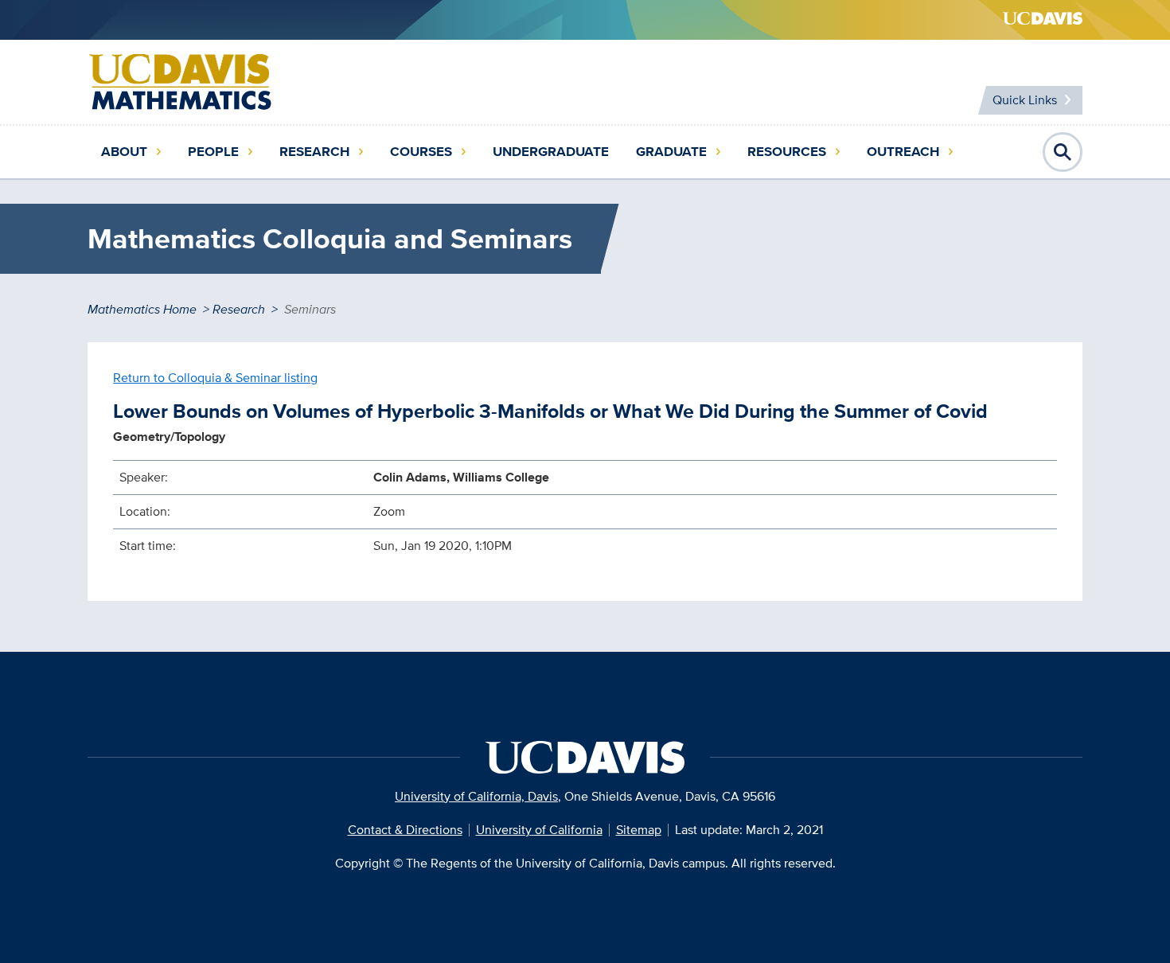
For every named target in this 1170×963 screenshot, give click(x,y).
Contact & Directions (405, 830)
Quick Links (1025, 100)
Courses (421, 152)
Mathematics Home (142, 309)
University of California (539, 830)
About (124, 152)
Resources (786, 152)
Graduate (671, 152)
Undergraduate (551, 152)
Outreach (903, 152)
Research (314, 152)
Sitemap (638, 830)
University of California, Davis (476, 796)
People (213, 152)
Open (1062, 152)
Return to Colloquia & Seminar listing (215, 377)
